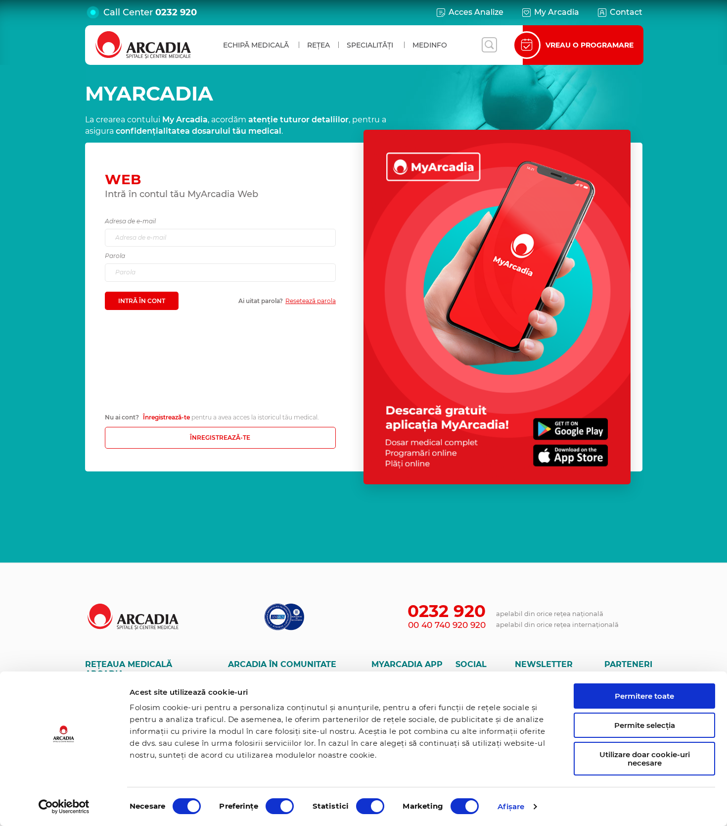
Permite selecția (644, 725)
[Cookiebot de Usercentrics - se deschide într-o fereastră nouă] (64, 806)
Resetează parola (310, 301)
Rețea (318, 45)
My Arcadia (556, 12)
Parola (115, 255)
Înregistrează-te (166, 417)
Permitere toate (644, 696)
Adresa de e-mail (130, 221)
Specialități (370, 45)
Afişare (511, 806)
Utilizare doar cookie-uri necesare (644, 759)
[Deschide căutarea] (489, 45)
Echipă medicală (256, 45)
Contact (626, 12)
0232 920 (176, 12)
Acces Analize (476, 12)
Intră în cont (141, 301)
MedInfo (429, 45)
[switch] (280, 806)
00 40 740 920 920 (447, 625)
